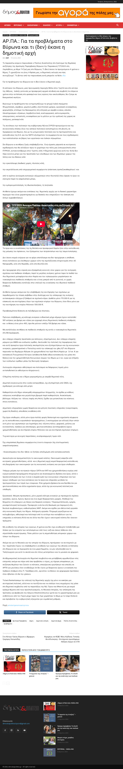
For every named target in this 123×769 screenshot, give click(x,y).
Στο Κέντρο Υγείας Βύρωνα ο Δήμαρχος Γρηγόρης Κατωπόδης (19, 638)
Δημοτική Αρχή (56, 621)
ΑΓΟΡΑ (59, 25)
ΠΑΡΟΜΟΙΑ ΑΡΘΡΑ (11, 650)
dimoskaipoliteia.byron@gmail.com (16, 723)
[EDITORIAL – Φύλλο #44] (49, 752)
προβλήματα (8, 624)
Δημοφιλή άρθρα (33, 35)
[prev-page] (4, 683)
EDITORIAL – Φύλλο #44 (65, 749)
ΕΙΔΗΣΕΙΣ (47, 25)
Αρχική (7, 25)
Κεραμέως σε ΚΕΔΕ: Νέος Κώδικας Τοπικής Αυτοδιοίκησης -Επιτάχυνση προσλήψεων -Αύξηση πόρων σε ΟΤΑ (62, 639)
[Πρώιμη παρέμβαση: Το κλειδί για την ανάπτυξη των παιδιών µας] (68, 663)
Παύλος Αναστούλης (70, 621)
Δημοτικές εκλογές (42, 621)
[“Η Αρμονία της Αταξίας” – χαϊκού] (41, 663)
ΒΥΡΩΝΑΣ (18, 25)
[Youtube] (24, 730)
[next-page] (7, 683)
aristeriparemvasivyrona (18, 605)
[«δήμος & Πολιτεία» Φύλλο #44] (15, 663)
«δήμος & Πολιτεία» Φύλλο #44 (14, 674)
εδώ (64, 75)
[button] (117, 25)
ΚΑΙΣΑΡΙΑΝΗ (32, 25)
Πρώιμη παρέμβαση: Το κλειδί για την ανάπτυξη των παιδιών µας (67, 676)
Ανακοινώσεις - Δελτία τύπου (29, 32)
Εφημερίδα (72, 25)
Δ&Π (7, 58)
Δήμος (31, 621)
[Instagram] (11, 730)
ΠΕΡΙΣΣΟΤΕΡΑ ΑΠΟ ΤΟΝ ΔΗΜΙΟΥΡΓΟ (36, 650)
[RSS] (18, 730)
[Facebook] (5, 730)
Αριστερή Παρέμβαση (20, 621)
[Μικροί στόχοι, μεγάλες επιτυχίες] (49, 741)
